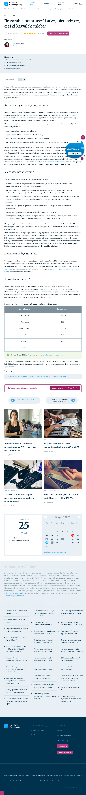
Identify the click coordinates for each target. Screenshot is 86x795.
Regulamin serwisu (24, 775)
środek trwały (14, 575)
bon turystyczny (71, 593)
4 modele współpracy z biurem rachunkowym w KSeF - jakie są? (72, 613)
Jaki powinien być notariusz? (15, 66)
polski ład (45, 593)
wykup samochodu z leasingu (41, 573)
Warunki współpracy (38, 775)
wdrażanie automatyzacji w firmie (57, 583)
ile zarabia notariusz (14, 33)
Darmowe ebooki (60, 4)
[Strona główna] (5, 9)
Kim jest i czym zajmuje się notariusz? (18, 60)
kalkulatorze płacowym (53, 355)
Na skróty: (8, 57)
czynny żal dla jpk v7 (34, 578)
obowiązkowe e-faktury (65, 590)
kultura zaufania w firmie (33, 583)
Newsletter (63, 746)
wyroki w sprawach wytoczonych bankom (24, 593)
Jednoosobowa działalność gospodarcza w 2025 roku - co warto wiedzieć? (20, 447)
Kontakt (59, 731)
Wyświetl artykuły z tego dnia (55, 552)
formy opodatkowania (29, 575)
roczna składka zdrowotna (64, 573)
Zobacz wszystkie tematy (14, 596)
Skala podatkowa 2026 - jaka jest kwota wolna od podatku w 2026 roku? (44, 613)
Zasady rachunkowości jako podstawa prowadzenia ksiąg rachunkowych (19, 498)
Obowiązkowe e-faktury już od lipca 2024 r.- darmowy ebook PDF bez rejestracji (72, 678)
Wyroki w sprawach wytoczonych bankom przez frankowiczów (71, 698)
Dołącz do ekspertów (64, 736)
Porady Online (32, 4)
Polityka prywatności (10, 775)
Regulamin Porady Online (54, 775)
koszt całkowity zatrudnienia (54, 578)
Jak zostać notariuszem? (14, 63)
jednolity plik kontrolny (46, 590)
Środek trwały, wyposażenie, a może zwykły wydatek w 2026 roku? (17, 669)
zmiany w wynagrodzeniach (40, 588)
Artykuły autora (17, 46)
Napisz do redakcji (65, 752)
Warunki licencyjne (69, 775)
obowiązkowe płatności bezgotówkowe (54, 575)
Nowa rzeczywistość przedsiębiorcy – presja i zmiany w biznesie (45, 696)
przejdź (75, 154)
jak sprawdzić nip (10, 573)
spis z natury (19, 578)
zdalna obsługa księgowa (26, 590)
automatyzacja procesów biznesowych (54, 580)
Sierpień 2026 (62, 517)
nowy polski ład (57, 593)
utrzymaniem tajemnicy (55, 162)
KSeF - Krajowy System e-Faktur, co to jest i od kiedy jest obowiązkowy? (16, 649)
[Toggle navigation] (80, 4)
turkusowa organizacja (30, 580)
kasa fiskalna (23, 573)
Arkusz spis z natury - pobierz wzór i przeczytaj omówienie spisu (17, 701)
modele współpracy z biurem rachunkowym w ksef (46, 585)
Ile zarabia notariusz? (13, 69)
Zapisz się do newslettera (58, 33)
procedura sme (22, 588)
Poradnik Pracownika (37, 731)
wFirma (33, 734)
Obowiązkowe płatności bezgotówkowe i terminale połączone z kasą (16, 681)
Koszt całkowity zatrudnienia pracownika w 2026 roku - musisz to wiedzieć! (36, 376)
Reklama (46, 4)
